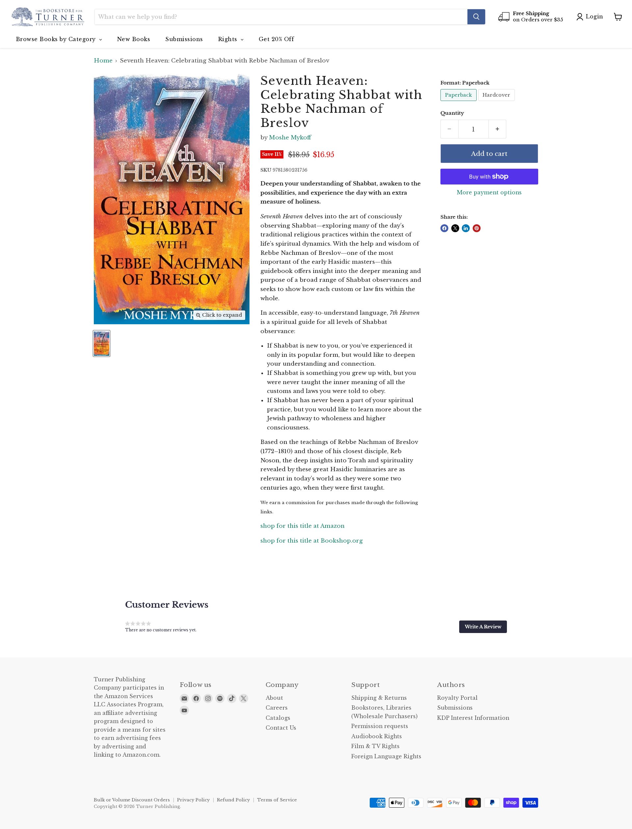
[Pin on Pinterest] (477, 228)
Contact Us (281, 728)
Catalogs (278, 718)
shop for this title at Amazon (302, 526)
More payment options (489, 193)
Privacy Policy (193, 800)
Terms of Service (277, 800)
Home (103, 61)
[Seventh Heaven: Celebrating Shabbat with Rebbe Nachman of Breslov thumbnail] (101, 343)
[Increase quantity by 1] (498, 129)
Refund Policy (233, 800)
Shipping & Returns (379, 698)
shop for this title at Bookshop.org (311, 540)
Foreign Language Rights (386, 756)
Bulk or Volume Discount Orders (132, 800)
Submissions (455, 708)
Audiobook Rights (376, 736)
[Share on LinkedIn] (466, 228)
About (274, 698)
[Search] (476, 16)
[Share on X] (455, 228)
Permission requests (379, 726)
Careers (277, 708)
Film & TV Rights (375, 746)
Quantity (452, 113)
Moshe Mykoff (290, 137)
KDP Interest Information (473, 718)
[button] (483, 627)
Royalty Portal (457, 698)
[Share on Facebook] (444, 228)
